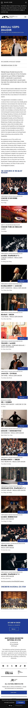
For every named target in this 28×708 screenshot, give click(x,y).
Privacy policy (19, 705)
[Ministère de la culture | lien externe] (20, 674)
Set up (10, 705)
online (21, 10)
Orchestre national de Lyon (9, 65)
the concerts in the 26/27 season (10, 61)
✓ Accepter (20, 702)
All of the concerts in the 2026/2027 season (12, 581)
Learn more (19, 692)
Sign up (13, 629)
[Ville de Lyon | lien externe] (9, 674)
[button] (25, 17)
